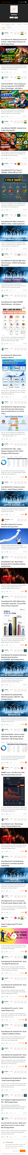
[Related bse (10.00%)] (15, 402)
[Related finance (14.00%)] (25, 972)
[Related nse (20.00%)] (18, 650)
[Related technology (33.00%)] (18, 768)
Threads (9, 27)
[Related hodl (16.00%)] (15, 819)
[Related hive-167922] (22, 519)
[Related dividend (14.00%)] (22, 295)
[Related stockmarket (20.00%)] (15, 650)
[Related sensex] (15, 121)
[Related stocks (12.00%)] (18, 254)
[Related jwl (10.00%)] (18, 402)
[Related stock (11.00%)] (15, 482)
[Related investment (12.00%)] (25, 1004)
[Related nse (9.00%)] (25, 444)
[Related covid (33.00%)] (22, 768)
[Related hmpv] (25, 768)
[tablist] (14, 27)
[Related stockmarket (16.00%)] (22, 819)
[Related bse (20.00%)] (22, 650)
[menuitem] (22, 2)
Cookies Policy (13, 1148)
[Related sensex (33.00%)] (15, 768)
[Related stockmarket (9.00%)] (22, 444)
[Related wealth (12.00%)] (25, 254)
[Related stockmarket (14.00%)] (18, 295)
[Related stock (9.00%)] (18, 444)
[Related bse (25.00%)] (18, 729)
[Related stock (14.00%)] (15, 295)
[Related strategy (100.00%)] (18, 121)
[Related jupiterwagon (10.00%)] (25, 402)
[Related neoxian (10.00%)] (18, 933)
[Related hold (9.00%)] (15, 444)
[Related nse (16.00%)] (18, 557)
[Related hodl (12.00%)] (15, 690)
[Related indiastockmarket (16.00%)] (25, 557)
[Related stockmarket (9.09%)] (25, 163)
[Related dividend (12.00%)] (22, 254)
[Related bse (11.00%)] (25, 482)
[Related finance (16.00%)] (25, 1083)
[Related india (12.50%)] (22, 33)
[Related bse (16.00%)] (22, 557)
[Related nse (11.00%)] (22, 482)
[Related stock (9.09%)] (22, 163)
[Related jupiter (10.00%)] (22, 402)
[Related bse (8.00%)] (22, 596)
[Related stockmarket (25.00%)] (15, 729)
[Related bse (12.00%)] (15, 254)
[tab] (3, 27)
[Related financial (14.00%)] (25, 1122)
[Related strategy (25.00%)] (22, 215)
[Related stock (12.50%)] (18, 33)
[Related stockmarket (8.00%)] (15, 596)
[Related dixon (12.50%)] (22, 77)
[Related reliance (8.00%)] (25, 596)
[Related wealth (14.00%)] (25, 295)
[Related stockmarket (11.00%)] (18, 482)
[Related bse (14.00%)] (25, 349)
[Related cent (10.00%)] (25, 933)
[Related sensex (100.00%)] (18, 519)
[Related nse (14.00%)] (22, 349)
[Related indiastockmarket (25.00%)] (25, 215)
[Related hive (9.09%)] (15, 163)
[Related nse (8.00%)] (18, 596)
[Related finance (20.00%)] (25, 650)
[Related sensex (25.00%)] (15, 215)
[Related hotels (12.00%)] (25, 856)
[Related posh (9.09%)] (18, 163)
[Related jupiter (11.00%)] (25, 1044)
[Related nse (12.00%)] (18, 856)
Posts (3, 27)
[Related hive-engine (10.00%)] (15, 933)
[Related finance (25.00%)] (18, 215)
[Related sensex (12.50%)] (15, 33)
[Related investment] (25, 519)
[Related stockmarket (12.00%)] (18, 690)
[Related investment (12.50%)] (25, 77)
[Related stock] (22, 121)
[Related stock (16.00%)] (18, 819)
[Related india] (25, 121)
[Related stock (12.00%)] (15, 896)
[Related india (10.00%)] (22, 933)
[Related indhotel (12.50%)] (25, 33)
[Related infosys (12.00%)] (25, 690)
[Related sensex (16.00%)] (15, 557)
